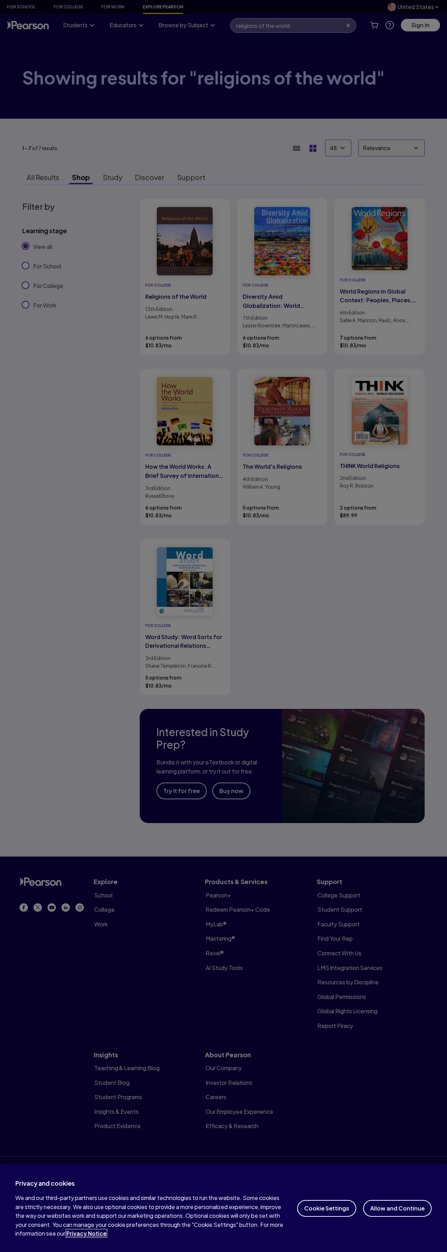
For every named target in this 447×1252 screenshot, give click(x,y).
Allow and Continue (397, 1208)
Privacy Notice (86, 1233)
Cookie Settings (326, 1208)
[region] (223, 1208)
